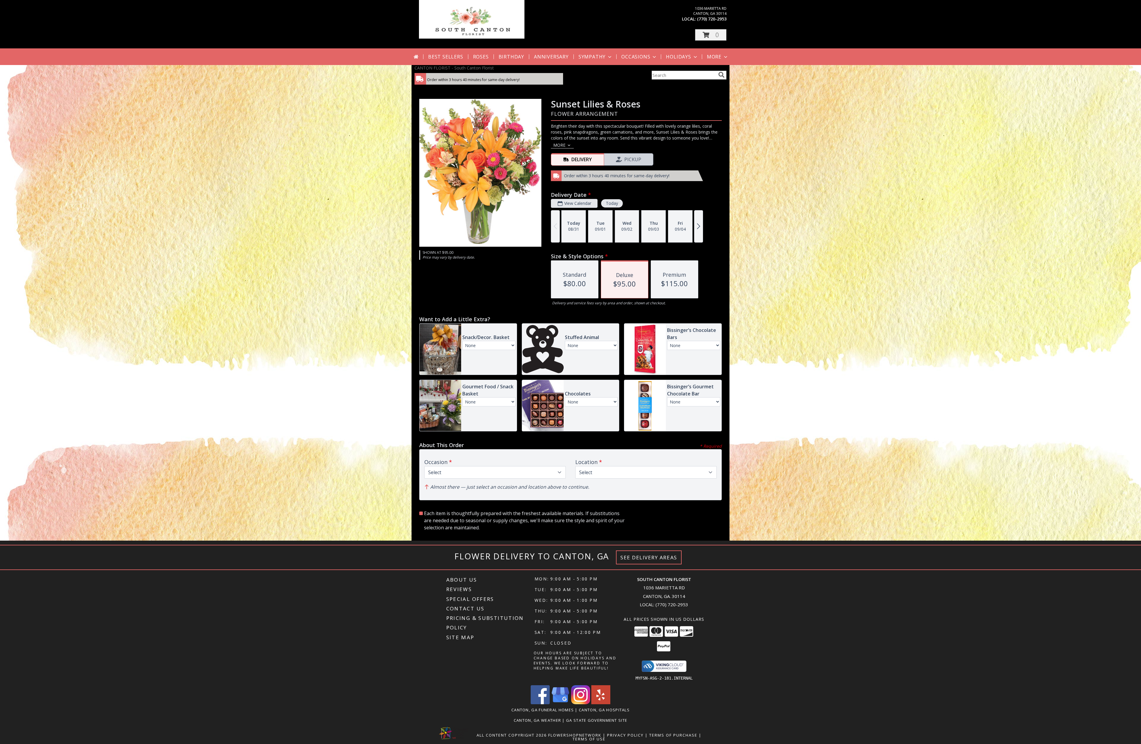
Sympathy (592, 56)
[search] (721, 75)
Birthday (511, 56)
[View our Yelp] (600, 702)
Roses (481, 56)
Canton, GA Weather (537, 720)
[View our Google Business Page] (560, 702)
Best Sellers (445, 56)
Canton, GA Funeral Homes (542, 710)
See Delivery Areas (648, 557)
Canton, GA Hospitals (604, 710)
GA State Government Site (596, 720)
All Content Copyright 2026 (512, 735)
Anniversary (551, 56)
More (714, 56)
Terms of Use (589, 739)
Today (612, 203)
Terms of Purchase (673, 735)
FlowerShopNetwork (574, 735)
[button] (710, 35)
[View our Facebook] (540, 702)
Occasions (635, 56)
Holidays (678, 56)
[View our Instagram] (580, 702)
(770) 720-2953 (711, 19)
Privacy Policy (625, 735)
